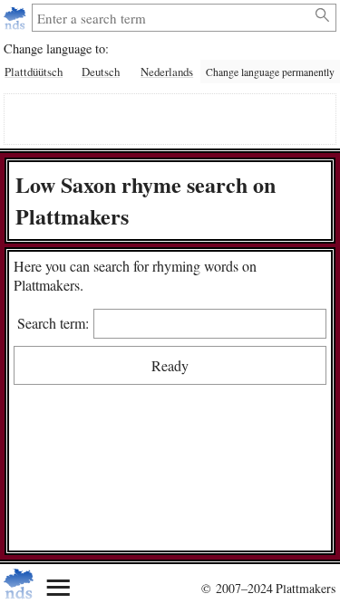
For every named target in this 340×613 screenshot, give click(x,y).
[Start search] (323, 15)
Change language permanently (270, 72)
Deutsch (101, 71)
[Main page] (17, 18)
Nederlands (167, 71)
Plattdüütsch (34, 71)
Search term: (53, 322)
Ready (170, 365)
